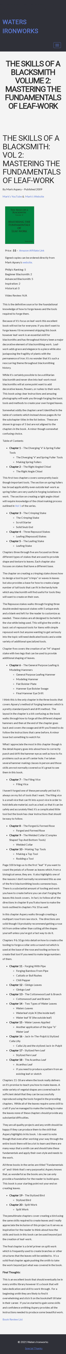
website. (27, 262)
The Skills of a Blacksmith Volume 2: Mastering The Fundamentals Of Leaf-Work (33, 85)
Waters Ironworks (20, 27)
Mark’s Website (34, 196)
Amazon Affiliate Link (31, 250)
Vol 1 (18, 505)
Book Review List (13, 1319)
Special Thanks (33, 1348)
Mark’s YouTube (12, 196)
